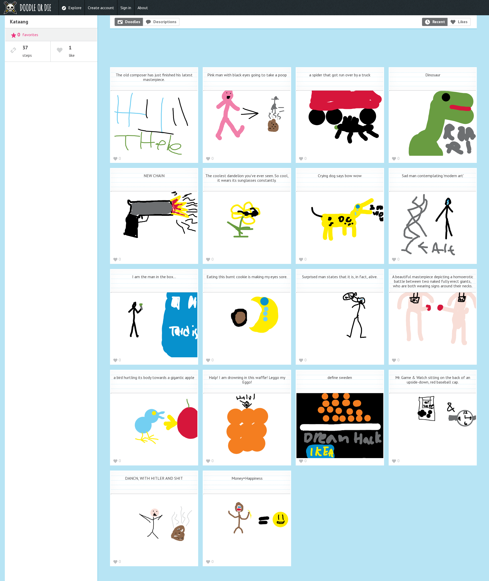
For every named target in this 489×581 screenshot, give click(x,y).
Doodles (132, 21)
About (143, 7)
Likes (463, 21)
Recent (438, 21)
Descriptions (164, 21)
